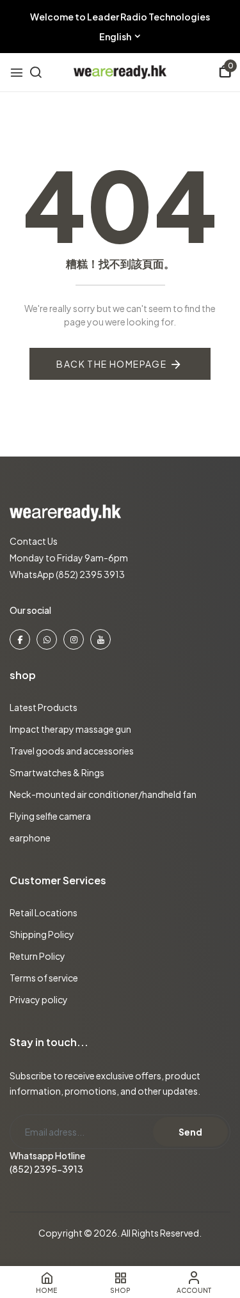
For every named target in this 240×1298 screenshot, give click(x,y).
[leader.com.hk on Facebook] (20, 639)
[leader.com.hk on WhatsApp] (46, 639)
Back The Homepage (111, 364)
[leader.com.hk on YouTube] (100, 639)
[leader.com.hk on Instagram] (73, 639)
